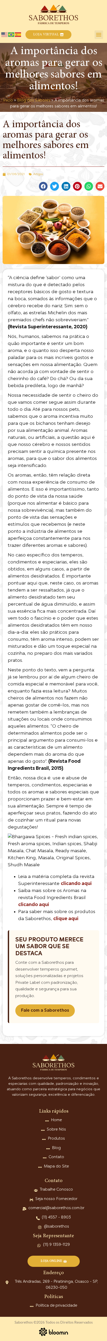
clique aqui (65, 918)
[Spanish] (18, 34)
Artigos (38, 174)
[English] (4, 34)
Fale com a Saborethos (45, 1011)
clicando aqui (76, 883)
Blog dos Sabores (33, 100)
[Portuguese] (11, 34)
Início (8, 100)
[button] (48, 34)
